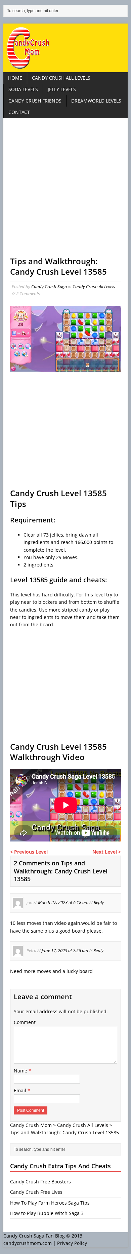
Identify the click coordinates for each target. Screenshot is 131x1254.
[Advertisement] (65, 190)
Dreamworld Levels (96, 100)
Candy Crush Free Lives (36, 1192)
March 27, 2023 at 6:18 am (63, 903)
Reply (99, 903)
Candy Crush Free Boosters (40, 1181)
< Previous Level (29, 852)
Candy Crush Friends (34, 100)
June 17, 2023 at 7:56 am (65, 951)
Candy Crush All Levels (61, 78)
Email (21, 1090)
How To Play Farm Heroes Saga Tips (50, 1203)
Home (15, 78)
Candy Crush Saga (49, 286)
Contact (19, 112)
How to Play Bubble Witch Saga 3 (47, 1213)
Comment (25, 1022)
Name (21, 1070)
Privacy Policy (72, 1243)
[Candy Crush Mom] (65, 48)
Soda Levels (23, 89)
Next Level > (106, 852)
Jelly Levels (62, 89)
